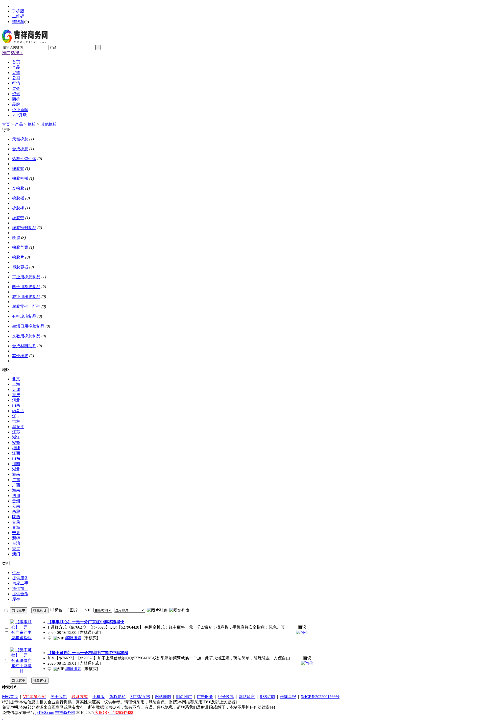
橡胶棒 (18, 208)
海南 (16, 490)
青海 (16, 527)
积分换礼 (226, 696)
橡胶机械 (20, 178)
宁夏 (16, 533)
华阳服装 (73, 638)
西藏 (16, 511)
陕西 (16, 517)
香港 (16, 548)
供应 (16, 572)
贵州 (16, 501)
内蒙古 (18, 411)
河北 (16, 400)
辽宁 (16, 416)
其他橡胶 (49, 124)
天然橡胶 (20, 139)
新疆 (16, 538)
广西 (16, 485)
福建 (16, 448)
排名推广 (184, 696)
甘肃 (16, 522)
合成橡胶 (20, 149)
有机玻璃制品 (24, 316)
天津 (16, 389)
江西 (16, 453)
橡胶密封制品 (24, 228)
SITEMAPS (140, 696)
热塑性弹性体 (24, 159)
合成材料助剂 (24, 346)
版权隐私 (117, 696)
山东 (16, 458)
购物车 (18, 21)
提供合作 (20, 594)
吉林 (16, 421)
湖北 (16, 469)
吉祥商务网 (65, 712)
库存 (16, 599)
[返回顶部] (2, 717)
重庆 (16, 395)
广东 (16, 480)
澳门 (16, 554)
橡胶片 (18, 257)
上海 (16, 384)
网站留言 (247, 696)
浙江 (16, 437)
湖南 (16, 474)
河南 (16, 464)
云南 (16, 506)
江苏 (16, 432)
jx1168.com (44, 712)
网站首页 (10, 696)
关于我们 (59, 696)
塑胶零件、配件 (26, 306)
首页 (6, 124)
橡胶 (32, 124)
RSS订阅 (267, 696)
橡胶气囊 (20, 247)
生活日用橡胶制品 (28, 326)
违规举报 (288, 696)
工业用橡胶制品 (26, 277)
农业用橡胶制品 (26, 296)
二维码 (18, 16)
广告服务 (205, 696)
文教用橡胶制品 (26, 336)
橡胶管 (18, 168)
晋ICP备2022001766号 (320, 696)
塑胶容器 (20, 267)
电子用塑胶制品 (26, 287)
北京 (16, 379)
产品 (19, 124)
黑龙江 (18, 427)
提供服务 (20, 578)
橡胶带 (18, 218)
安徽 (16, 442)
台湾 (16, 543)
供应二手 (20, 583)
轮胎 (16, 237)
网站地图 (163, 696)
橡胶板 (18, 198)
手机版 (18, 11)
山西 (16, 405)
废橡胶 (18, 188)
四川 (16, 495)
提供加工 (20, 588)
